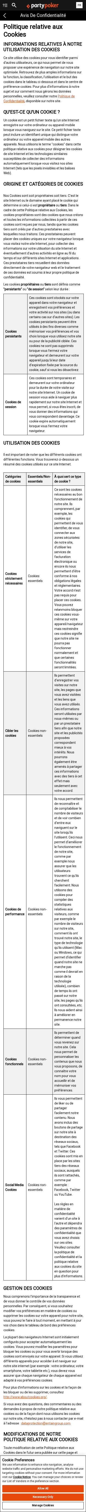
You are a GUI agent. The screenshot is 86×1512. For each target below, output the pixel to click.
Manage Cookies (43, 1505)
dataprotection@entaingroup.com (45, 1423)
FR (79, 5)
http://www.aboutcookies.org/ (25, 1397)
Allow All (42, 1488)
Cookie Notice (22, 1477)
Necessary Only (43, 1497)
